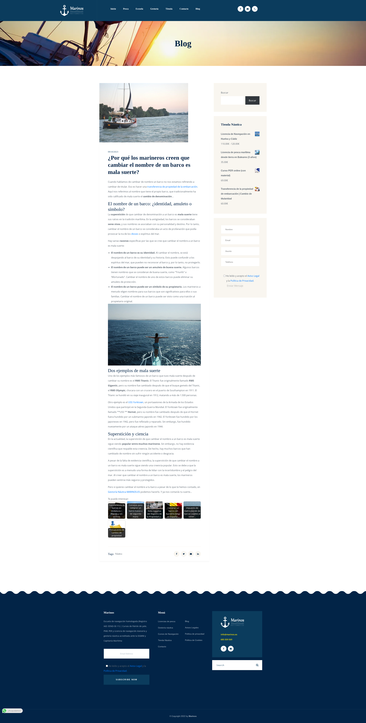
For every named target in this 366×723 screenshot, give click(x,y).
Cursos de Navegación (168, 634)
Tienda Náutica (165, 640)
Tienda (169, 9)
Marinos (193, 716)
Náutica (118, 554)
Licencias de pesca (166, 621)
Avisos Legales (192, 627)
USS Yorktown (135, 402)
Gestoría (154, 9)
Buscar (224, 92)
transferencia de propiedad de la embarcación (172, 186)
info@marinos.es (229, 634)
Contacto (184, 9)
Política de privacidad (194, 634)
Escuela (139, 9)
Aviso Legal (253, 275)
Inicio (113, 9)
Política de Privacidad (241, 280)
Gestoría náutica (165, 628)
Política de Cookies (193, 640)
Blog (198, 9)
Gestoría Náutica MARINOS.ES (124, 491)
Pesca (126, 9)
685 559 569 (226, 639)
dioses (135, 233)
